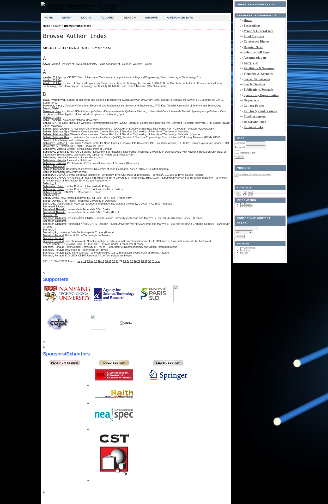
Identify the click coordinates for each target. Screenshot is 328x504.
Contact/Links (253, 127)
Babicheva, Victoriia (54, 148)
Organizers (251, 100)
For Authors (246, 206)
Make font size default (244, 193)
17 (102, 261)
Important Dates (255, 122)
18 (106, 261)
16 (99, 261)
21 (117, 261)
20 (113, 261)
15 (95, 261)
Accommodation (254, 57)
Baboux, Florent (52, 192)
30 (149, 261)
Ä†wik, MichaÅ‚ (52, 63)
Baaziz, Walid (51, 108)
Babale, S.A (49, 122)
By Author (245, 250)
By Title (244, 252)
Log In (86, 17)
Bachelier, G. (50, 215)
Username (240, 143)
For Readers (246, 204)
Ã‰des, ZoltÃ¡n (52, 77)
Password (240, 147)
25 (131, 261)
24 (128, 261)
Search (130, 17)
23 (124, 261)
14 (92, 261)
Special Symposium (257, 79)
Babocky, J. (50, 183)
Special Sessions (254, 84)
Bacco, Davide (51, 200)
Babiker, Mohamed (54, 166)
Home (248, 20)
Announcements (180, 17)
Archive (151, 17)
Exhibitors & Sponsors (259, 68)
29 (146, 261)
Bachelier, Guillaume (55, 218)
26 (135, 261)
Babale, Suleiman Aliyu (56, 128)
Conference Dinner (256, 41)
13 (88, 261)
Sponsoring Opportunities (261, 95)
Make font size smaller (239, 193)
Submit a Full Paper (257, 52)
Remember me (247, 153)
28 (142, 261)
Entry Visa (251, 63)
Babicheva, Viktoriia (54, 157)
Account (108, 17)
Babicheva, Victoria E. (55, 143)
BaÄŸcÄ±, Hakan (53, 105)
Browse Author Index (77, 25)
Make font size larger (250, 193)
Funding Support (255, 116)
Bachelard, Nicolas (54, 206)
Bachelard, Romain (54, 209)
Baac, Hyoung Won (54, 99)
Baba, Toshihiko (52, 119)
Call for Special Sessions (260, 111)
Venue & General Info (258, 31)
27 (138, 261)
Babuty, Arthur (51, 194)
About (67, 17)
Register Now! (253, 47)
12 (84, 261)
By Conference (247, 248)
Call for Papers (254, 105)
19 (110, 261)
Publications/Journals (258, 89)
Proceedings (252, 25)
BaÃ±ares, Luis (52, 111)
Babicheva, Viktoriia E (55, 151)
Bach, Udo (49, 203)
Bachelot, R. (50, 229)
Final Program (254, 36)
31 (153, 261)
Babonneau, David (53, 186)
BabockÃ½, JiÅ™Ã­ (54, 174)
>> (159, 261)
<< (79, 261)
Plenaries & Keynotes (258, 73)
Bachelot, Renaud (53, 235)
